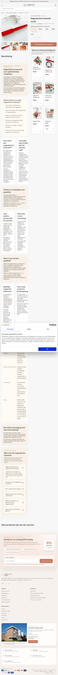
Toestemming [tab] (10, 329)
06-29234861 (31, 638)
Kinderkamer (4, 597)
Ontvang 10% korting (46, 561)
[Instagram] (2, 583)
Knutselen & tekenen (5, 599)
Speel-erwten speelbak (11, 12)
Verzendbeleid (47, 672)
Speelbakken (4, 595)
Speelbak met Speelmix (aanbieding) (38, 597)
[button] (2, 5)
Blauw (54, 29)
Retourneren (4, 615)
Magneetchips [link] (36, 121)
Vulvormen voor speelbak (35, 599)
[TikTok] (9, 583)
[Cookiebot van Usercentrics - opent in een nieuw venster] (50, 325)
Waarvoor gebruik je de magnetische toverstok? (12, 467)
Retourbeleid (50, 671)
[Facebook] (6, 583)
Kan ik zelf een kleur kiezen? (13, 489)
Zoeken (2, 617)
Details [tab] (29, 329)
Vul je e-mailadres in (10, 557)
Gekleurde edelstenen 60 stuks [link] (37, 68)
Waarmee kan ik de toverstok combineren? (13, 494)
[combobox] (29, 8)
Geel (48, 29)
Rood (34, 29)
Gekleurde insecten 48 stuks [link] (48, 96)
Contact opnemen (33, 641)
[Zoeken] (55, 8)
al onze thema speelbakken (13, 273)
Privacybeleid (36, 671)
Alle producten (4, 619)
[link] (37, 60)
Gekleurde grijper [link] (48, 122)
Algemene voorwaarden (43, 671)
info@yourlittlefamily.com (33, 636)
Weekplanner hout (5, 591)
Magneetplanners (5, 593)
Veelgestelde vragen (5, 611)
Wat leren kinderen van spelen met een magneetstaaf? (11, 502)
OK (47, 349)
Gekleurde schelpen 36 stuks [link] (36, 96)
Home (2, 12)
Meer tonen (34, 32)
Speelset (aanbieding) (34, 595)
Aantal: (32, 34)
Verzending (3, 613)
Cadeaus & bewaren (5, 602)
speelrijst (18, 203)
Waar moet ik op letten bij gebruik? (12, 510)
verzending (39, 23)
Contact (3, 608)
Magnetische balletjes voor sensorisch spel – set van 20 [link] (49, 71)
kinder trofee (33, 591)
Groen (41, 29)
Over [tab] (48, 329)
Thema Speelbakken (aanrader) (36, 593)
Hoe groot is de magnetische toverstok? (13, 482)
